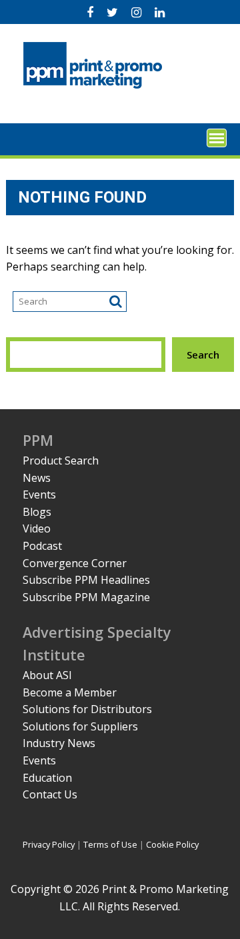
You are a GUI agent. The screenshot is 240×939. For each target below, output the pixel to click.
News (37, 477)
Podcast (42, 545)
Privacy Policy (49, 844)
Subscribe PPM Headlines (86, 579)
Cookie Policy (172, 844)
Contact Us (50, 794)
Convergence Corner (75, 563)
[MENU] (217, 138)
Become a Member (70, 692)
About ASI (47, 675)
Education (47, 777)
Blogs (37, 511)
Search (203, 354)
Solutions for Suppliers (80, 726)
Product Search (61, 460)
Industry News (59, 743)
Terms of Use (110, 844)
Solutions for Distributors (87, 709)
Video (37, 528)
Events (39, 494)
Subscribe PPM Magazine (86, 597)
